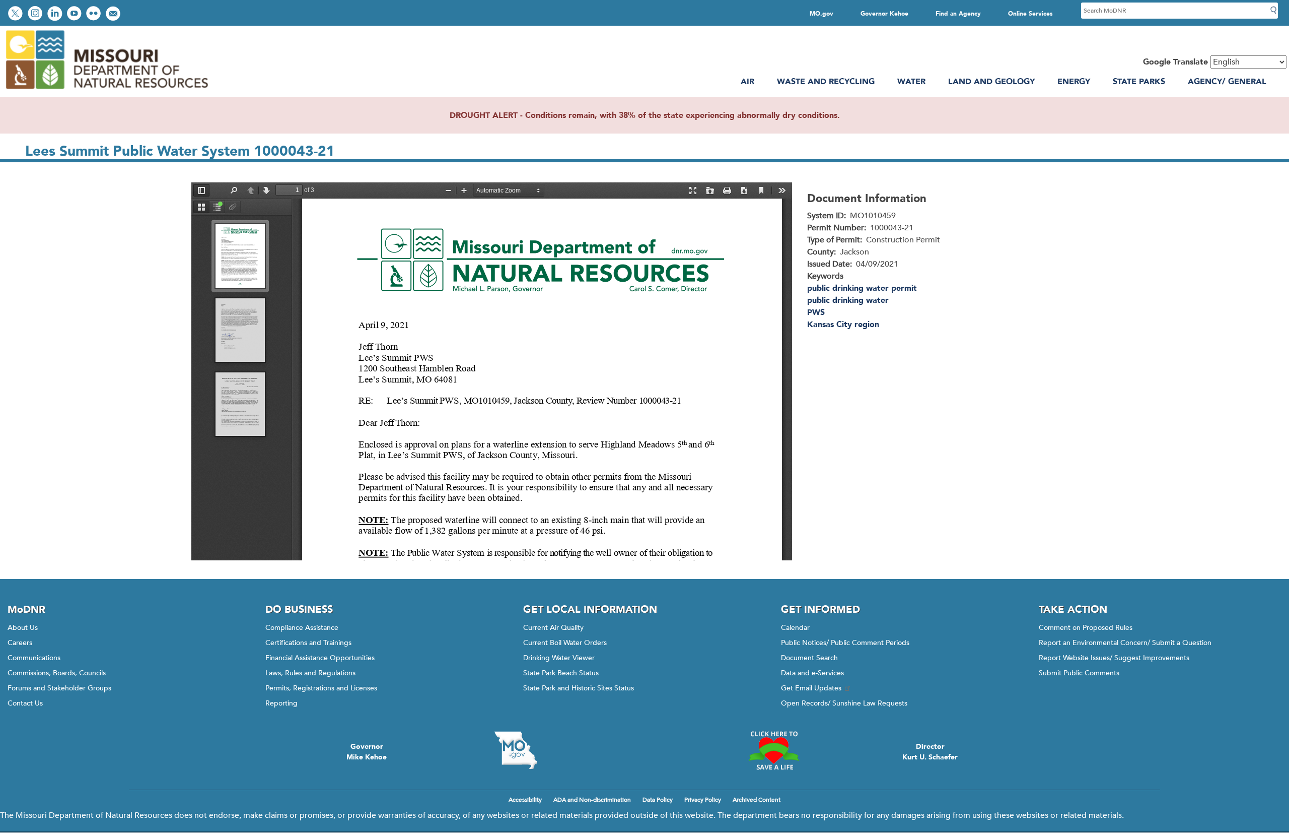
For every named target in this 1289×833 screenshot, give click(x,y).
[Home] (106, 91)
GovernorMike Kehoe (366, 752)
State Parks (1139, 81)
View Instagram (36, 14)
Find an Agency (958, 14)
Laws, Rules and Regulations (310, 673)
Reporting (281, 703)
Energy (1073, 81)
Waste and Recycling (826, 81)
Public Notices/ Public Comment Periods (845, 643)
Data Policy (657, 800)
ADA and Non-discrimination (592, 800)
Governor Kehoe (884, 14)
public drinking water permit (862, 288)
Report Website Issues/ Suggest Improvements (1114, 658)
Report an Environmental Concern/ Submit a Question (1125, 643)
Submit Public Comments (1079, 673)
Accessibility (525, 800)
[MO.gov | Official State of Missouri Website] (515, 750)
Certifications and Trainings (308, 643)
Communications (34, 658)
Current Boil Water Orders (565, 643)
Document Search (809, 658)
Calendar (795, 627)
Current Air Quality (553, 627)
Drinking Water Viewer (559, 658)
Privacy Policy (702, 800)
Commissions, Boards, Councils (57, 673)
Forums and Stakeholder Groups (59, 688)
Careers (20, 643)
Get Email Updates (811, 688)
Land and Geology (991, 81)
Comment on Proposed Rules (1085, 627)
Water (911, 81)
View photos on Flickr (94, 14)
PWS (816, 312)
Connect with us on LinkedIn (55, 14)
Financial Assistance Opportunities (320, 658)
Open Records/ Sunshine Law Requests (844, 703)
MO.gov (821, 14)
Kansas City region (843, 324)
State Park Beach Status (561, 673)
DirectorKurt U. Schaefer (930, 752)
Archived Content (756, 800)
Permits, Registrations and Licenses (321, 688)
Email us (114, 14)
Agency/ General (1227, 81)
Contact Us (25, 703)
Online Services (1030, 14)
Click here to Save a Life (773, 750)
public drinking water (848, 300)
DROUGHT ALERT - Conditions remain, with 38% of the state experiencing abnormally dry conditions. (645, 115)
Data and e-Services (812, 673)
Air (747, 81)
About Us (23, 627)
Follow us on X (16, 14)
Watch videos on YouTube (75, 14)
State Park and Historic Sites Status (578, 688)
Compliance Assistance (301, 627)
